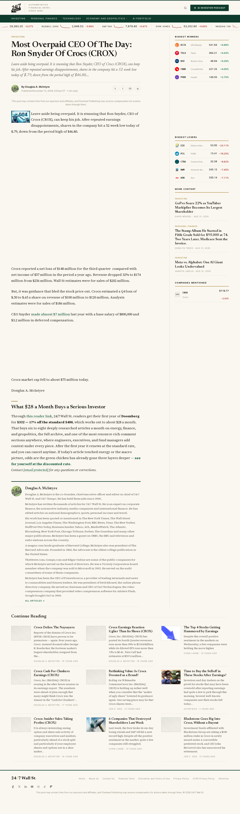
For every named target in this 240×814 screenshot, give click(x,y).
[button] (185, 8)
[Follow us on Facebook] (13, 786)
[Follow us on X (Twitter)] (19, 786)
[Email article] (130, 89)
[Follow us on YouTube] (32, 786)
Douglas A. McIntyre (37, 86)
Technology (72, 18)
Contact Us (109, 778)
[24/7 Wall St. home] (16, 8)
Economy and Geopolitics (105, 18)
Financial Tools (126, 778)
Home (82, 778)
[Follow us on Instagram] (38, 786)
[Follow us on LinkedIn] (25, 786)
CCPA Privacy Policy (204, 778)
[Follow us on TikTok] (44, 786)
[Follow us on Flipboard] (51, 786)
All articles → (35, 600)
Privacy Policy (181, 778)
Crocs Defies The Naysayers (54, 627)
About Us (94, 778)
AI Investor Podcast (211, 8)
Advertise (223, 778)
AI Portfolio (142, 18)
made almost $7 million (50, 314)
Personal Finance (44, 18)
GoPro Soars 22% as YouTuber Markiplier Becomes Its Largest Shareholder (198, 208)
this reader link (39, 416)
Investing (18, 18)
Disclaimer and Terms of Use (154, 778)
